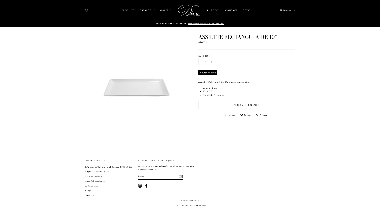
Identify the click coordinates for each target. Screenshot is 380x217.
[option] (190, 23)
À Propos (213, 10)
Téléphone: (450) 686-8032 (97, 171)
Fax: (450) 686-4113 (93, 176)
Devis (247, 10)
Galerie (165, 10)
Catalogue (147, 10)
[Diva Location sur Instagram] (140, 186)
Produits (128, 10)
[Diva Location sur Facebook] (146, 186)
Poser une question (247, 105)
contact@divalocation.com (96, 181)
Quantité (204, 56)
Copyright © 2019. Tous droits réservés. (190, 205)
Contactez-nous (91, 185)
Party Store (89, 195)
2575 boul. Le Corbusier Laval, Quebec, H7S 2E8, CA (108, 166)
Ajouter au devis (208, 72)
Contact (231, 10)
